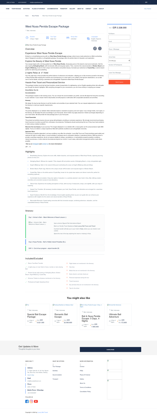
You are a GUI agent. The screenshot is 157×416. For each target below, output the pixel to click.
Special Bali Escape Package (36, 315)
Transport (63, 9)
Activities (26, 9)
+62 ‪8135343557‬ (22, 2)
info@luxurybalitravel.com (36, 2)
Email (110, 41)
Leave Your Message (115, 72)
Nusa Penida (35, 16)
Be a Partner (147, 9)
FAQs (81, 371)
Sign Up (101, 9)
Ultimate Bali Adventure (115, 315)
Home (7, 9)
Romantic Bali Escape (61, 315)
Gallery (72, 9)
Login (95, 9)
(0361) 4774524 (11, 2)
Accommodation (52, 9)
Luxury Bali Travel (43, 412)
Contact (88, 9)
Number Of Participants (115, 65)
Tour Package (16, 9)
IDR (146, 2)
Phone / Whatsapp (114, 49)
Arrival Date (112, 57)
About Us (80, 9)
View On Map (30, 375)
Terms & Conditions (85, 387)
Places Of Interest (38, 9)
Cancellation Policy (85, 391)
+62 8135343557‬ (31, 393)
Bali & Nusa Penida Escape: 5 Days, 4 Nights (91, 318)
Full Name (111, 33)
